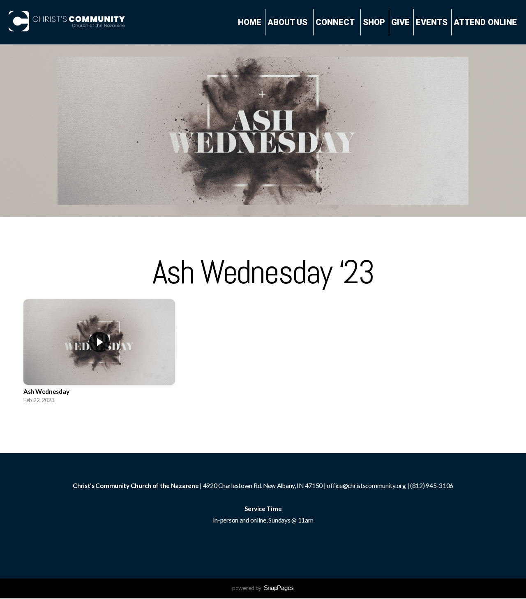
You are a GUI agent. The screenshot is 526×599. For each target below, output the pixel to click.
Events (432, 22)
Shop (374, 22)
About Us (288, 22)
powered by (263, 587)
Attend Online (485, 22)
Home (249, 22)
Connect (336, 22)
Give (400, 22)
